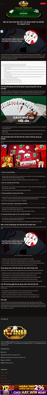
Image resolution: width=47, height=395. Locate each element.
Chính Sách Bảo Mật (5, 380)
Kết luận (3, 83)
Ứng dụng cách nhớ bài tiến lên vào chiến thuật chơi (11, 80)
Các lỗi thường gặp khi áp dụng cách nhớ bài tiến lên (12, 82)
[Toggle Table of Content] (43, 63)
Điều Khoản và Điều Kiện (6, 383)
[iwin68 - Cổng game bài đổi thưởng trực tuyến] (23, 3)
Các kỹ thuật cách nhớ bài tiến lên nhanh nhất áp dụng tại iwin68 (14, 65)
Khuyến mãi (3, 375)
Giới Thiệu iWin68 (4, 372)
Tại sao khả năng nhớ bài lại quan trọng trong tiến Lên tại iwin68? (14, 64)
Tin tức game (23, 20)
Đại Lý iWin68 (4, 378)
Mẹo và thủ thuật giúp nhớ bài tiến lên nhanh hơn (11, 79)
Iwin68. (42, 54)
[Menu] (1, 3)
